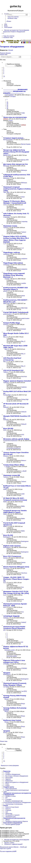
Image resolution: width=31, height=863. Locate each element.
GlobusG (6, 407)
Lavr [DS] (6, 686)
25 (7, 107)
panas (5, 291)
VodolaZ (5, 618)
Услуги (11, 120)
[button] (3, 62)
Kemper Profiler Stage (11, 323)
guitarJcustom (7, 314)
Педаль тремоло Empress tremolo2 (17, 381)
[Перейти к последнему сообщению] (25, 113)
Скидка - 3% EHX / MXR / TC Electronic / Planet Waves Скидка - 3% (16, 579)
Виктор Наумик (8, 139)
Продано (6, 673)
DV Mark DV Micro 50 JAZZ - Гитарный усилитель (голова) (15, 499)
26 (7, 108)
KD (4, 630)
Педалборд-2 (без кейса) (13, 263)
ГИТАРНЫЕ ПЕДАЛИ (11, 616)
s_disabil (7, 466)
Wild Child (6, 303)
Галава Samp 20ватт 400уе (13, 465)
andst (5, 489)
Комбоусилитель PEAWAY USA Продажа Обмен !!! (15, 288)
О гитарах (13, 96)
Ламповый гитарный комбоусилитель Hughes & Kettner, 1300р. (17, 189)
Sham (23, 197)
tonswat (5, 324)
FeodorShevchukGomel (10, 440)
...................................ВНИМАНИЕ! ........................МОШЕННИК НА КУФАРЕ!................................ (15, 91)
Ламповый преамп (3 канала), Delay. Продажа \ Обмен (14, 684)
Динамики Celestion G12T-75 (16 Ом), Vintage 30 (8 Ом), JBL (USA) (16, 592)
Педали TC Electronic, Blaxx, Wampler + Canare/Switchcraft (14, 202)
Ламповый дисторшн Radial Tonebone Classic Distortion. (14, 627)
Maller (5, 501)
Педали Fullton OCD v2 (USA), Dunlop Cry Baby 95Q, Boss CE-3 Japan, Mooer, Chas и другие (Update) (16, 239)
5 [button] (3, 73)
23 (7, 104)
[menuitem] (13, 17)
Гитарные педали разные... (14, 138)
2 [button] (3, 69)
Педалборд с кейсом (11, 252)
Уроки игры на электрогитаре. (15, 117)
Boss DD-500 (8, 428)
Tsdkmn (5, 372)
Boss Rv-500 (8, 535)
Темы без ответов (8, 36)
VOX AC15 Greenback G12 (13, 370)
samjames (6, 254)
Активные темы (8, 37)
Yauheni (5, 227)
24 (7, 105)
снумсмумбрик (9, 95)
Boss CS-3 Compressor (12, 556)
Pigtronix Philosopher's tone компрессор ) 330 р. (14, 661)
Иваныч (5, 456)
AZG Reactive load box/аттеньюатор (12, 359)
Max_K (5, 337)
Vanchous (6, 568)
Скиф (23, 113)
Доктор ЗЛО (7, 155)
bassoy (5, 558)
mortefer (7, 278)
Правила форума (5, 53)
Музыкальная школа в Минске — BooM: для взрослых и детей (13, 847)
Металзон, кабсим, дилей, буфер (16, 439)
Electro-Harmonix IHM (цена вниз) (16, 567)
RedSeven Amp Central (12, 720)
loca (4, 582)
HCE (4, 430)
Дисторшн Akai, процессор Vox (15, 164)
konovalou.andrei (10, 650)
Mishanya (6, 166)
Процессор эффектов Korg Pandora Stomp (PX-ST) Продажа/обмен (16, 152)
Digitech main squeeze (12, 546)
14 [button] (4, 76)
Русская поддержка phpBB (8, 851)
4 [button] (3, 72)
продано (6, 731)
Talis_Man (6, 192)
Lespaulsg (6, 217)
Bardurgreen (7, 537)
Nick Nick (24, 376)
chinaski (10, 50)
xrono (5, 204)
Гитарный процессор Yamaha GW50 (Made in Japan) (15, 511)
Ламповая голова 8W (11, 475)
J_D (4, 243)
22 (7, 102)
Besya (6, 699)
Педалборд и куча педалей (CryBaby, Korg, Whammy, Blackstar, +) (14, 275)
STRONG (6, 664)
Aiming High (7, 395)
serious (5, 119)
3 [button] (3, 70)
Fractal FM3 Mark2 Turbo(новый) (15, 312)
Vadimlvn (6, 382)
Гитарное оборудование (12, 46)
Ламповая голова (10, 226)
